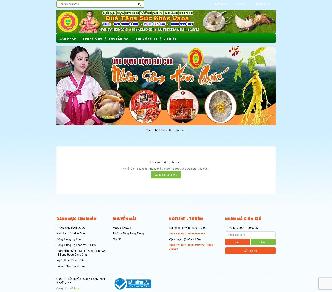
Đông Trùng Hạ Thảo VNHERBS (76, 245)
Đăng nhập (223, 3)
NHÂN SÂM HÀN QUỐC (71, 227)
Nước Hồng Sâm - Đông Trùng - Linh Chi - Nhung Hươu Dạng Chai (81, 252)
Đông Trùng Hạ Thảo (69, 239)
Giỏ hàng (260, 4)
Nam (237, 242)
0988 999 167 (196, 233)
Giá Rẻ (117, 239)
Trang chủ (152, 130)
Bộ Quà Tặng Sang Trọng (128, 233)
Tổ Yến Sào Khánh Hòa (70, 266)
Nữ (263, 242)
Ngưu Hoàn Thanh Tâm (70, 260)
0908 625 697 (177, 233)
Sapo (76, 288)
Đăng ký (241, 3)
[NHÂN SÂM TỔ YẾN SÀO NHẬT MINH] (166, 21)
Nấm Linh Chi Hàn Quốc (71, 233)
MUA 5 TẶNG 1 (122, 227)
